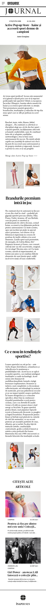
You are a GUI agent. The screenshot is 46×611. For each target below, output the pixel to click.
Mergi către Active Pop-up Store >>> (21, 156)
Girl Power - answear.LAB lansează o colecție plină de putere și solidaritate (23, 574)
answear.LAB (13, 566)
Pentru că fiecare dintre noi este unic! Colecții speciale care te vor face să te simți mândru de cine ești (22, 525)
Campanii (11, 520)
